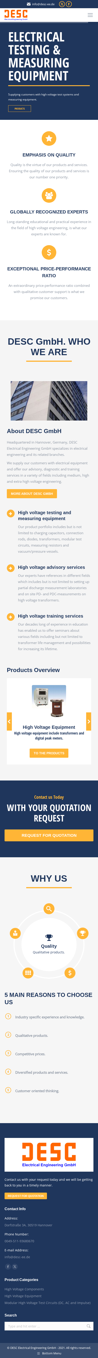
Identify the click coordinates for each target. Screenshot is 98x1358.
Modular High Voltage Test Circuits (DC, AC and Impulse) (47, 1303)
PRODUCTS (20, 108)
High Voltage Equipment (23, 1296)
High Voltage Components (24, 1289)
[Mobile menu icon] (90, 15)
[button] (9, 721)
